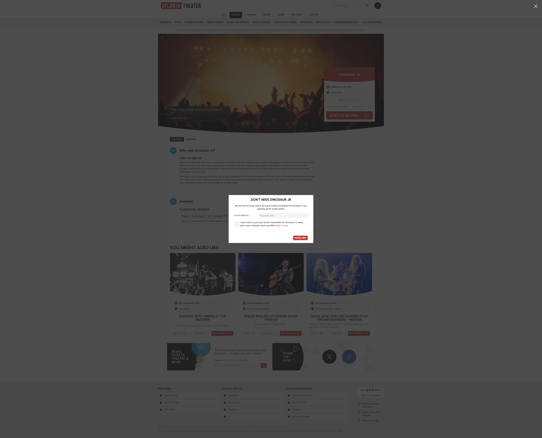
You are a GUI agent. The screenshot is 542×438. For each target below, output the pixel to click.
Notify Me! (300, 237)
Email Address (241, 215)
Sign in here (282, 225)
